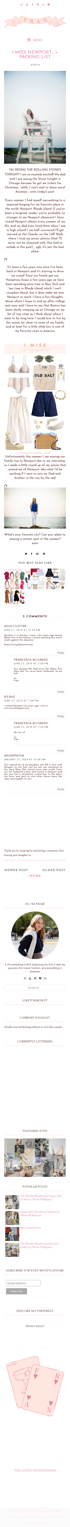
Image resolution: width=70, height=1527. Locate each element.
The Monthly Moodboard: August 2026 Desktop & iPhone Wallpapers (41, 1197)
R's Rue (9, 697)
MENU (37, 40)
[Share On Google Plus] (37, 554)
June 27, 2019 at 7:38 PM (21, 700)
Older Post (54, 870)
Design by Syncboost (35, 1523)
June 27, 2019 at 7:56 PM (31, 663)
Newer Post (16, 870)
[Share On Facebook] (31, 554)
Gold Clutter (15, 626)
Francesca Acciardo (31, 659)
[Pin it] (44, 554)
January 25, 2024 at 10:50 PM (25, 759)
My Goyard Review (30, 1228)
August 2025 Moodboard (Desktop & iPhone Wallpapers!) (40, 1213)
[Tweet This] (26, 554)
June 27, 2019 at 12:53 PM (22, 629)
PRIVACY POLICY (35, 1326)
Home (35, 875)
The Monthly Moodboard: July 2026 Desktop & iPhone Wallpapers (39, 1245)
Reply (61, 652)
